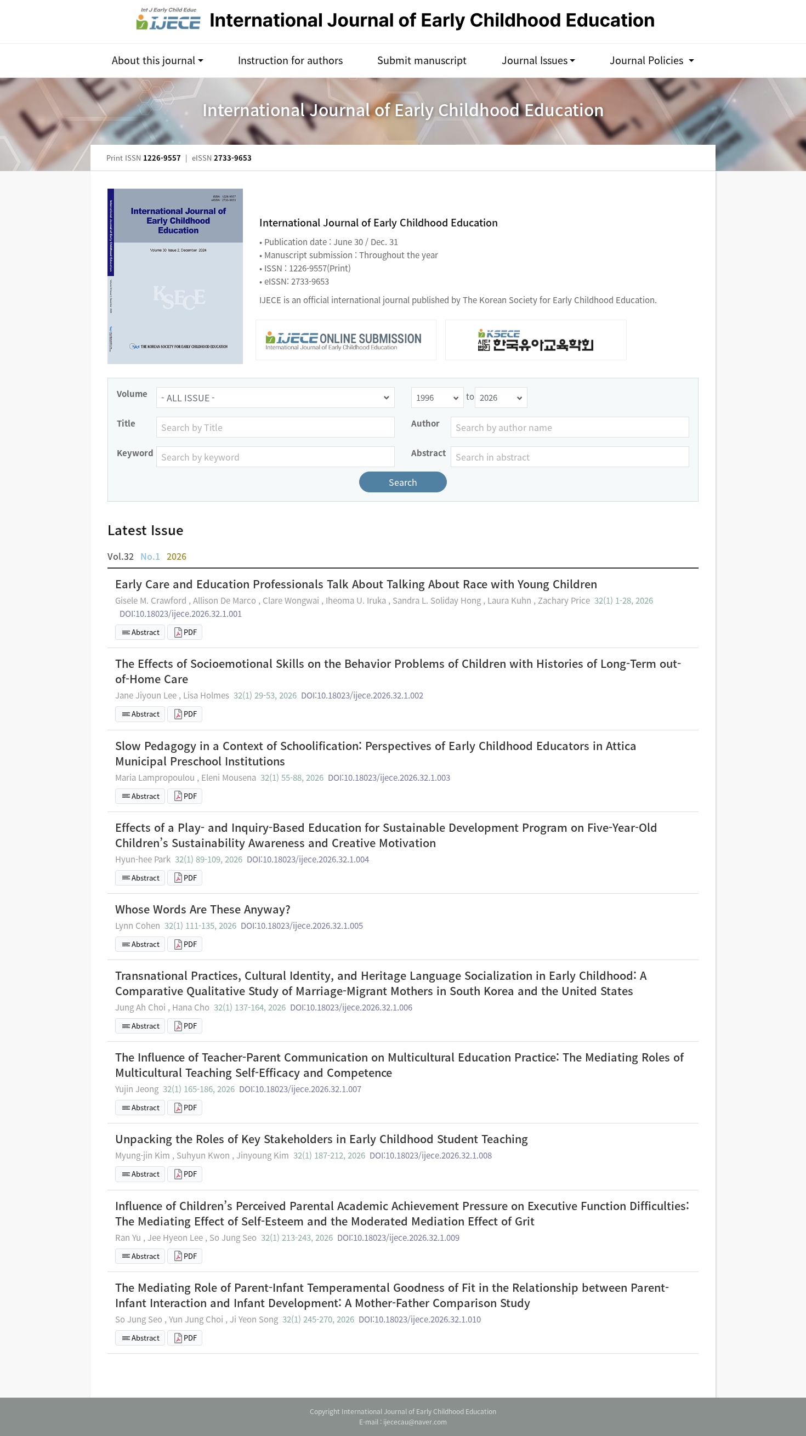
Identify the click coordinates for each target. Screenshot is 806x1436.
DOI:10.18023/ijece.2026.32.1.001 (181, 614)
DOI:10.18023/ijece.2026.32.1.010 (420, 1319)
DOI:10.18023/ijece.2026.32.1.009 (398, 1237)
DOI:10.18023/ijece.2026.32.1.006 (351, 1007)
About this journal (153, 60)
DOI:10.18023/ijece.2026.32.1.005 (302, 926)
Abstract (146, 632)
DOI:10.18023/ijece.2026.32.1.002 (362, 695)
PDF (190, 632)
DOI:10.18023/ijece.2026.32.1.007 (300, 1089)
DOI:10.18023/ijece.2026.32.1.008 (431, 1155)
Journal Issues (534, 60)
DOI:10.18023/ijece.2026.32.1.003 (389, 777)
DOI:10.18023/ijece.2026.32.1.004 (308, 859)
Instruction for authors (290, 60)
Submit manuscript (422, 60)
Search (403, 482)
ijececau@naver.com (415, 1422)
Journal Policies (648, 60)
